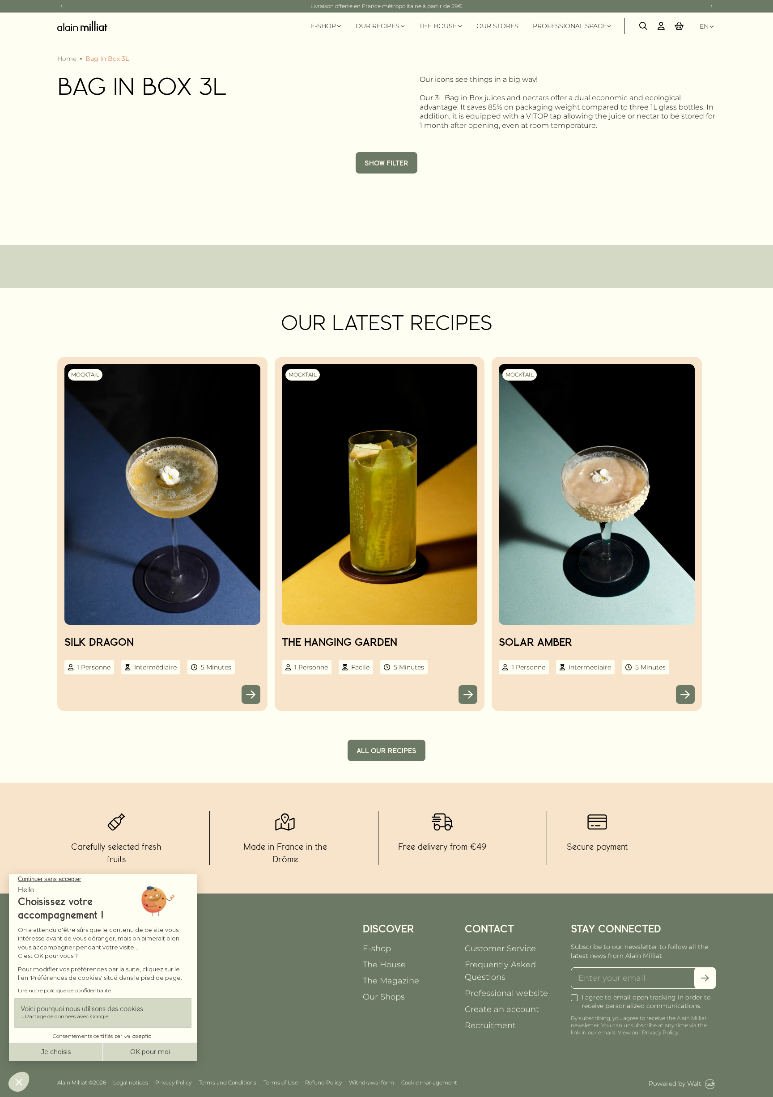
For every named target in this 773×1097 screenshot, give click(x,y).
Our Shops (384, 997)
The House (384, 965)
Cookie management (429, 1082)
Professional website (506, 993)
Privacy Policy (173, 1082)
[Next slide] (711, 6)
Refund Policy (323, 1082)
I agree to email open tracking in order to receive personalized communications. (646, 1001)
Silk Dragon (99, 641)
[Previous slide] (61, 6)
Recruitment (490, 1025)
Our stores (497, 26)
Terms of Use (280, 1082)
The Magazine (391, 981)
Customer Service (500, 948)
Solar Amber (535, 641)
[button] (679, 26)
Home (66, 59)
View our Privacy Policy (648, 1032)
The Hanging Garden (339, 641)
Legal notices (130, 1082)
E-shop (377, 948)
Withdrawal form (371, 1082)
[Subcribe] (705, 978)
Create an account (502, 1009)
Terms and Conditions (227, 1082)
